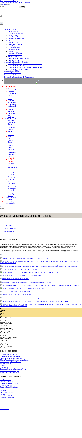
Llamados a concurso (6, 381)
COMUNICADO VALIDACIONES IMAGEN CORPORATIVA (18, 295)
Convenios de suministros (10, 227)
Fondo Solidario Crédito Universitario (20, 58)
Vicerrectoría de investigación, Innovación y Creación (25, 64)
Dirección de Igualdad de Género (10, 362)
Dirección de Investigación (16, 65)
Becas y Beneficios (14, 49)
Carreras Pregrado (13, 42)
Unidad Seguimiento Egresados (10, 356)
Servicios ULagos (5, 363)
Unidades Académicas (15, 37)
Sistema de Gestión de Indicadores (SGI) (13, 369)
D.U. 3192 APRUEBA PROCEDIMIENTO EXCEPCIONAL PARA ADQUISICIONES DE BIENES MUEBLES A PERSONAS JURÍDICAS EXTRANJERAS (41, 285)
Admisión (7, 40)
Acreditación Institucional (16, 39)
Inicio (5, 224)
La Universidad (13, 31)
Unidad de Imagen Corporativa (10, 383)
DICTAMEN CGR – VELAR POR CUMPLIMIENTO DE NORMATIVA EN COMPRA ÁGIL (25, 258)
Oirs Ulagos (4, 367)
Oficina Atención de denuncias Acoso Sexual (14, 360)
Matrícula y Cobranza (15, 53)
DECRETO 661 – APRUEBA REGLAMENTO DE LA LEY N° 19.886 (19, 269)
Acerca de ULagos (10, 30)
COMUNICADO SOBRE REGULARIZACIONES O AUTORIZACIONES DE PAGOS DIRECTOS (27, 282)
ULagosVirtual (4, 390)
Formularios (7, 230)
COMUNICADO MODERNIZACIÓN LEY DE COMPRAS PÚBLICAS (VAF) (22, 298)
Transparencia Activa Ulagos (13, 75)
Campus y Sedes (13, 35)
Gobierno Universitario (15, 33)
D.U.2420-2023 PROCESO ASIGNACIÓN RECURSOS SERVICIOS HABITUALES (23, 288)
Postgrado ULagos (14, 60)
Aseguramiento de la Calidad (9, 354)
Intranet (2, 394)
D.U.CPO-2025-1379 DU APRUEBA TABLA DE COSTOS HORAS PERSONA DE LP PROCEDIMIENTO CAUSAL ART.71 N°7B (35, 301)
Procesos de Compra (6, 392)
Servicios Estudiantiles (15, 48)
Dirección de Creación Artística (18, 69)
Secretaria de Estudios (15, 55)
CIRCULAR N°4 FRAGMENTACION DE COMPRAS (15, 279)
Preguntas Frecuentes (9, 231)
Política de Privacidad (7, 398)
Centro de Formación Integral (9, 371)
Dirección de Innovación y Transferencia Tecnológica (25, 67)
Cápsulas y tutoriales (9, 225)
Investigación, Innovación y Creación (16, 62)
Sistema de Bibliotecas (7, 385)
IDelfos (10, 51)
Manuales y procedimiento (10, 228)
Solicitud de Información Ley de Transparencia (17, 2)
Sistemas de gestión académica (9, 372)
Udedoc (2, 365)
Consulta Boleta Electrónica (9, 387)
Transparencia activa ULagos (9, 1)
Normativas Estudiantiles (8, 396)
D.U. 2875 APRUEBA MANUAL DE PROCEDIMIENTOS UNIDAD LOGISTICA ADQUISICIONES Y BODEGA (31, 272)
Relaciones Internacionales (12, 73)
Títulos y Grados (13, 56)
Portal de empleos (5, 380)
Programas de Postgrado (15, 44)
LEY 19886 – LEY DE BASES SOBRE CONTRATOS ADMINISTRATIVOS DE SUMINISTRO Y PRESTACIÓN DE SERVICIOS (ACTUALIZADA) (39, 266)
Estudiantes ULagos (10, 46)
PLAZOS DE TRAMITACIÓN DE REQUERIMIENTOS (16, 291)
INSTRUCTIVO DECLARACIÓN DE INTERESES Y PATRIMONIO (19, 255)
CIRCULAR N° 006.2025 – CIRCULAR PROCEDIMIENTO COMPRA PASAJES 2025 (24, 275)
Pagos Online (4, 389)
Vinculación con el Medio (12, 71)
